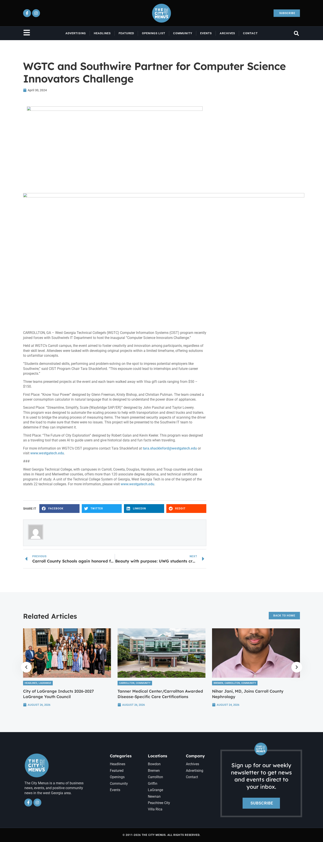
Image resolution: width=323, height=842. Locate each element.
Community (182, 33)
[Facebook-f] (27, 13)
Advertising (75, 33)
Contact (250, 33)
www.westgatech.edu (47, 453)
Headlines (102, 33)
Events (206, 33)
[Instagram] (36, 13)
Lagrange (45, 683)
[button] (296, 33)
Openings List (153, 33)
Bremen (218, 683)
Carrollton (126, 683)
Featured (126, 33)
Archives (227, 33)
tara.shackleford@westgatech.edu (170, 448)
